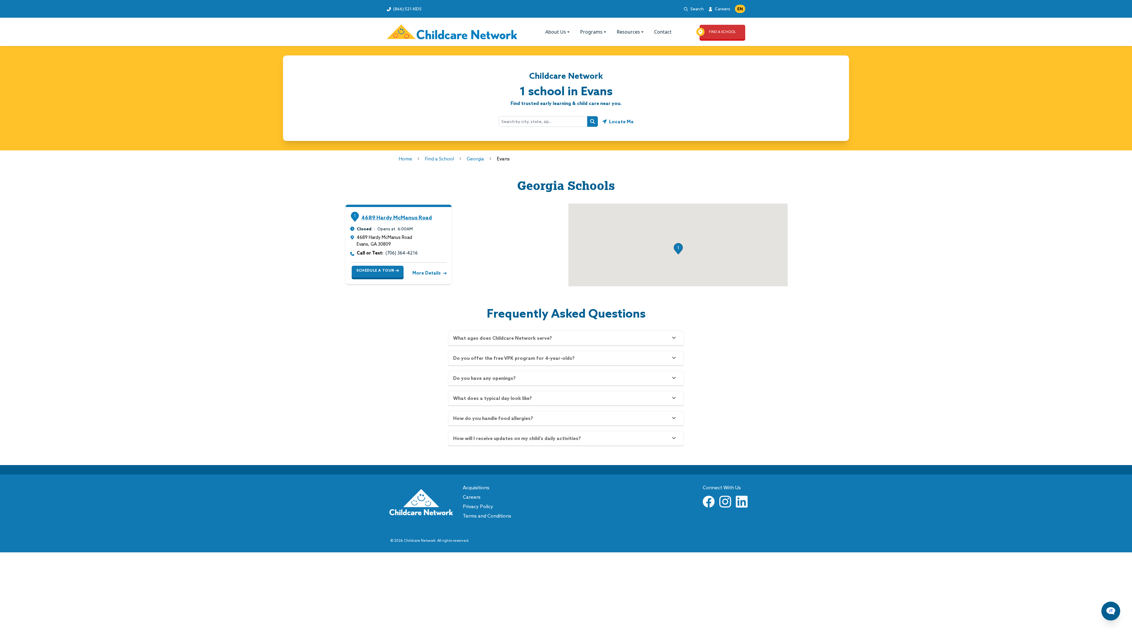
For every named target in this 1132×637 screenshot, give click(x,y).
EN (740, 9)
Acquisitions (476, 487)
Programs (591, 32)
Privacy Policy (478, 506)
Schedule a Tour (375, 270)
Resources (628, 32)
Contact (663, 32)
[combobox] (543, 121)
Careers (722, 9)
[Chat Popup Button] (1110, 611)
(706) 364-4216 (402, 253)
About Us (555, 32)
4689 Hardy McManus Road (396, 217)
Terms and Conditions (487, 516)
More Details (426, 273)
